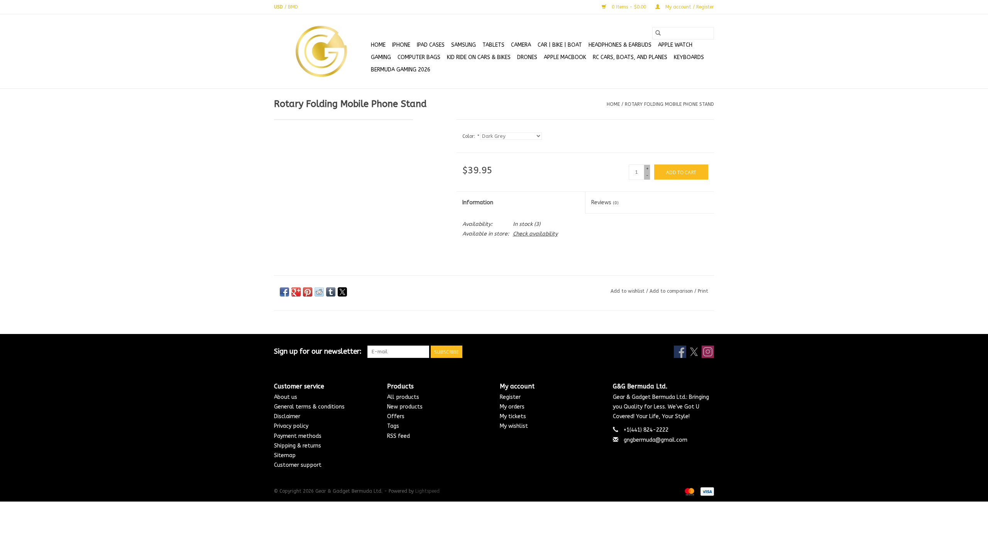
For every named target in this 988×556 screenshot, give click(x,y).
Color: (470, 136)
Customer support (297, 465)
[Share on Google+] (296, 292)
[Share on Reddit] (319, 292)
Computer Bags (419, 57)
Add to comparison (672, 291)
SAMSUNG (463, 45)
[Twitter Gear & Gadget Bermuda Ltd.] (694, 352)
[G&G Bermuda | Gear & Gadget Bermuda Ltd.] (321, 51)
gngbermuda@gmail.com (655, 440)
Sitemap (285, 455)
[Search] (658, 33)
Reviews (605, 202)
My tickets (513, 416)
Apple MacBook (565, 57)
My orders (512, 406)
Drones (527, 57)
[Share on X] (342, 292)
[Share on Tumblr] (330, 292)
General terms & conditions (309, 406)
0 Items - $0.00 (629, 7)
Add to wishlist (628, 291)
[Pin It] (307, 292)
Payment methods (297, 436)
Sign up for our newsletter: (318, 352)
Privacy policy (291, 426)
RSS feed (398, 436)
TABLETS (493, 45)
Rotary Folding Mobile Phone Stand (669, 104)
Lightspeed (427, 491)
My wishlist (514, 426)
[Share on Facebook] (284, 292)
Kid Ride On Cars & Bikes (479, 57)
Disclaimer (287, 416)
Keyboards (689, 57)
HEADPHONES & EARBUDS (620, 45)
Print (703, 291)
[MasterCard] (689, 491)
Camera (521, 45)
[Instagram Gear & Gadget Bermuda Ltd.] (708, 352)
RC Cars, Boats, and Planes (630, 57)
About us (285, 397)
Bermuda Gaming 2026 (400, 69)
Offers (395, 416)
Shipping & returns (297, 445)
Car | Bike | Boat (560, 45)
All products (403, 397)
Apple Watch (675, 45)
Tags (393, 426)
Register (510, 397)
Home (378, 45)
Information (477, 202)
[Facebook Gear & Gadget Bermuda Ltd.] (680, 352)
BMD (293, 7)
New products (405, 406)
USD (279, 7)
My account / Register (689, 7)
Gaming (381, 57)
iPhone (401, 45)
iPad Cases (431, 45)
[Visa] (706, 491)
